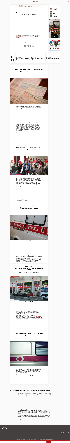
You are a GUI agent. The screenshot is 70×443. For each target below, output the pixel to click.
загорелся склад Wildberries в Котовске (27, 378)
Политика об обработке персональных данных (46, 439)
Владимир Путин (38, 316)
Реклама (2, 432)
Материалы (7, 432)
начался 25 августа (34, 258)
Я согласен (48, 441)
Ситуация (30, 266)
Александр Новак (36, 318)
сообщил (39, 371)
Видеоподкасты (12, 432)
